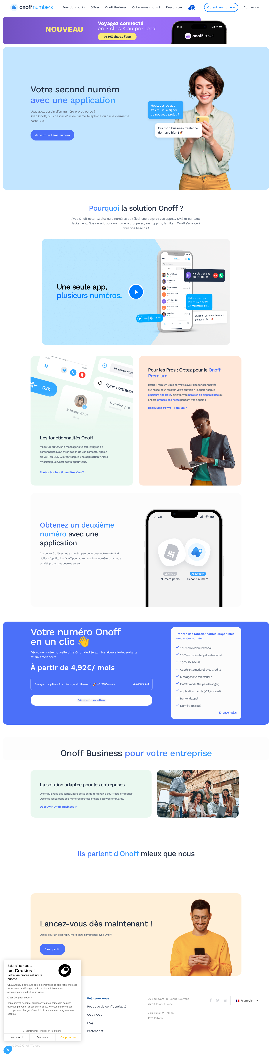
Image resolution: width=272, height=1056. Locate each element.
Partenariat (95, 1031)
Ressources (174, 7)
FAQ (90, 1023)
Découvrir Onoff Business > (58, 806)
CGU (99, 1014)
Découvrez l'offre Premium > (167, 407)
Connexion (251, 7)
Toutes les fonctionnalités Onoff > (63, 472)
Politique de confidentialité (106, 1006)
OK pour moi (68, 1037)
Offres (95, 7)
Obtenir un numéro (221, 7)
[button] (7, 1049)
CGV (90, 1014)
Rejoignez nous (98, 998)
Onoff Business (116, 7)
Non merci (17, 1037)
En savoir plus (228, 712)
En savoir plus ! (141, 683)
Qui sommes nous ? (146, 7)
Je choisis (42, 1037)
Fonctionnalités (74, 7)
